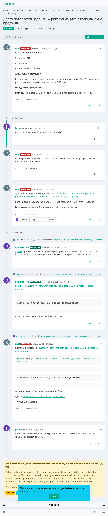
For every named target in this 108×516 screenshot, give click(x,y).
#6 (101, 282)
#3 (101, 154)
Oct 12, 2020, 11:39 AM (58, 247)
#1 (101, 48)
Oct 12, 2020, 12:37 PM (47, 344)
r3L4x (17, 48)
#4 (101, 189)
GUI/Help (10, 28)
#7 (101, 344)
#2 (101, 128)
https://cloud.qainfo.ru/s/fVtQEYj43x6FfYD (44, 396)
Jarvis (17, 128)
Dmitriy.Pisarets (22, 247)
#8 (101, 429)
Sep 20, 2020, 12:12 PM (47, 154)
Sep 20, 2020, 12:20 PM (47, 189)
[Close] (101, 463)
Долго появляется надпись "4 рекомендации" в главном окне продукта (69, 336)
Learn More (39, 491)
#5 (101, 247)
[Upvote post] (90, 105)
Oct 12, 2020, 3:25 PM (36, 429)
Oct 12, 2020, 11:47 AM (58, 282)
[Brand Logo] (10, 3)
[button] (3, 512)
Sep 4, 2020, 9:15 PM (46, 48)
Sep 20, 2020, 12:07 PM (36, 128)
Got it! (54, 496)
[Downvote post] (99, 105)
